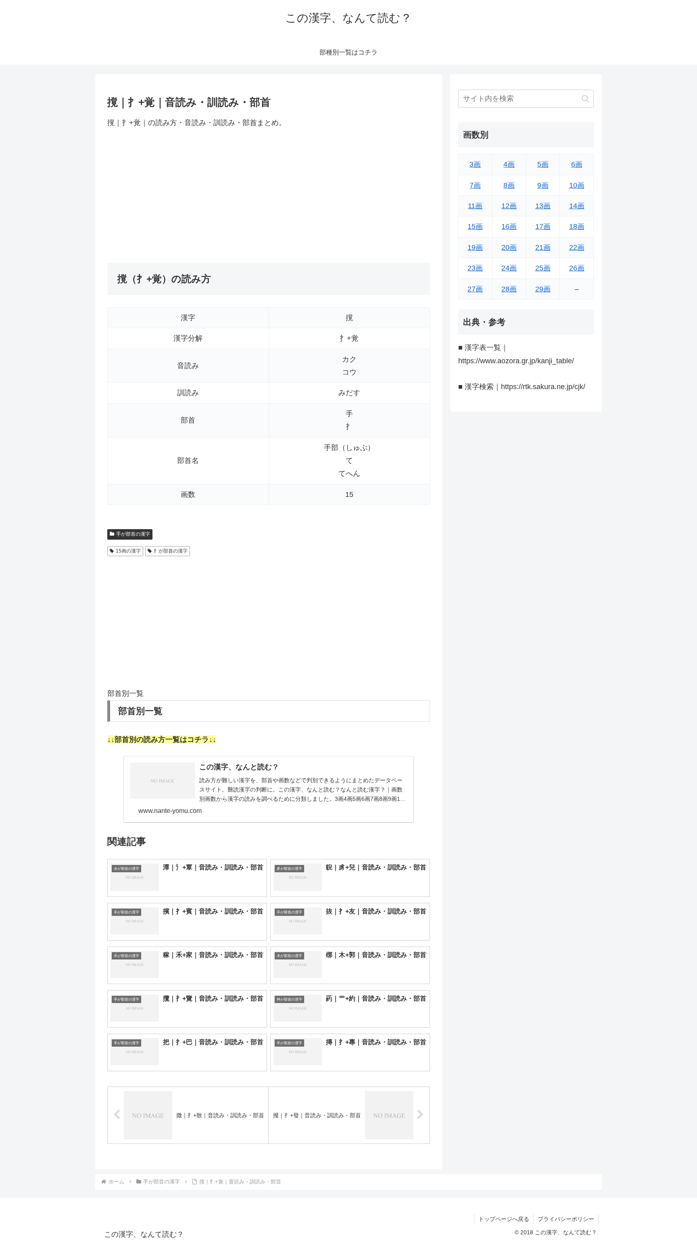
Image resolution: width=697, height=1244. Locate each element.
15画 (475, 226)
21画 (543, 247)
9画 (543, 185)
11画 (475, 206)
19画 (475, 247)
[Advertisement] (268, 195)
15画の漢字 (128, 551)
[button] (585, 98)
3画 (475, 164)
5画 (543, 164)
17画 (543, 226)
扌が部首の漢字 (171, 551)
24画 (509, 268)
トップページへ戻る (503, 1219)
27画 (475, 289)
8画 (509, 185)
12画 (509, 206)
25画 (543, 268)
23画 (475, 268)
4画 (509, 164)
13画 (543, 206)
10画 (576, 185)
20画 (509, 247)
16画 (509, 226)
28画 (509, 289)
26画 (576, 268)
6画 (576, 164)
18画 (576, 226)
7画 (475, 185)
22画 (576, 247)
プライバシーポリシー (566, 1219)
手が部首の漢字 (133, 534)
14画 (576, 206)
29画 (543, 289)
